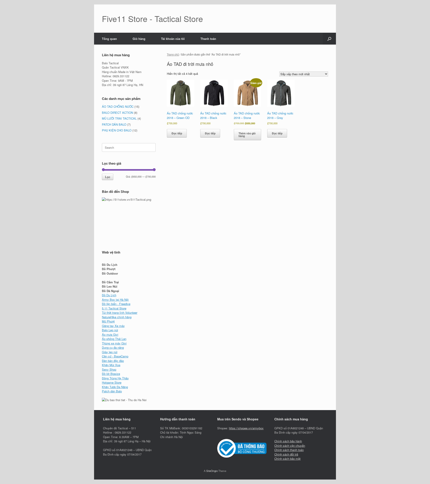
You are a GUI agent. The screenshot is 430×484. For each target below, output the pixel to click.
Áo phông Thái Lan (114, 339)
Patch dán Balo (112, 391)
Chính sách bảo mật (287, 458)
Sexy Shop (109, 369)
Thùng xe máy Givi (114, 343)
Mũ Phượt (108, 321)
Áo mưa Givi (110, 334)
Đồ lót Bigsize (111, 374)
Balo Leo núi (110, 330)
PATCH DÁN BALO (114, 124)
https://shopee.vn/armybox (246, 428)
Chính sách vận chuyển (289, 445)
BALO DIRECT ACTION (117, 112)
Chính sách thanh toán (289, 450)
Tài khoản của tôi (173, 39)
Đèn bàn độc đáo (113, 361)
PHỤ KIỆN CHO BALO (116, 130)
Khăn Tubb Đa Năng (115, 387)
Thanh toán (208, 39)
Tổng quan (109, 39)
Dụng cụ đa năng (113, 347)
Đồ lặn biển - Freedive (116, 304)
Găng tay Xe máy (113, 326)
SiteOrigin (212, 471)
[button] (329, 39)
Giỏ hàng (139, 39)
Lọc (107, 177)
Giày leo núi (109, 352)
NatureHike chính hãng (116, 317)
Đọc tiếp (177, 133)
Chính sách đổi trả (286, 454)
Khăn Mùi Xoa (111, 365)
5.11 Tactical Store (114, 308)
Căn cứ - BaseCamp (115, 356)
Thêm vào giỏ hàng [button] (247, 134)
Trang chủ (173, 54)
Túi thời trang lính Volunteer (119, 312)
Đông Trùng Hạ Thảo (115, 378)
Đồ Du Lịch (109, 295)
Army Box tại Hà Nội (115, 299)
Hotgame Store (111, 382)
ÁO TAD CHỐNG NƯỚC (117, 106)
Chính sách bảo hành (288, 441)
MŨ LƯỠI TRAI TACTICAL (119, 118)
